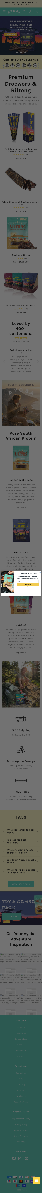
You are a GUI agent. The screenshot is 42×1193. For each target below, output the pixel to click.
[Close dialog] (39, 572)
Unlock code (27, 584)
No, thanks (28, 587)
